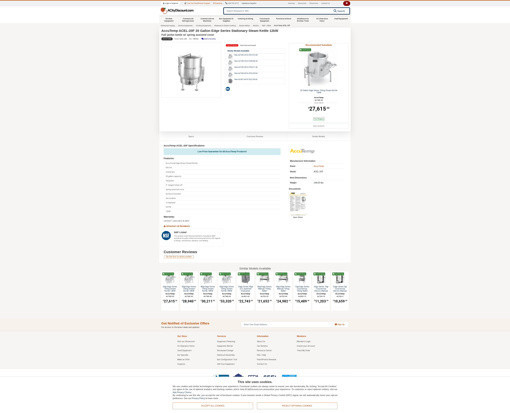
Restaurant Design (225, 350)
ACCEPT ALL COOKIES (212, 406)
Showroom (313, 3)
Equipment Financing (226, 341)
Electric (256, 26)
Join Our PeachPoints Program (198, 3)
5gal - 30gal (266, 25)
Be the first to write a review (179, 257)
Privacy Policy (198, 398)
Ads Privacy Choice (182, 392)
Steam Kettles (244, 26)
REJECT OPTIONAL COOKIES (297, 406)
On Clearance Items (322, 20)
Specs (191, 136)
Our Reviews (262, 346)
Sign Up (341, 324)
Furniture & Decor (283, 19)
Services (291, 3)
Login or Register (171, 3)
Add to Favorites (210, 39)
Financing (218, 3)
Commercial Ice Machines (207, 20)
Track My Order (303, 350)
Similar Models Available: (238, 51)
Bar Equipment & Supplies (226, 20)
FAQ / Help (261, 355)
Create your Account (306, 346)
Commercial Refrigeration (188, 20)
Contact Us (325, 3)
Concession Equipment (265, 20)
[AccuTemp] (302, 151)
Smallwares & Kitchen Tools (303, 20)
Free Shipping (319, 119)
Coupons (181, 364)
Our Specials (182, 355)
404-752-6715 (233, 3)
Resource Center (264, 350)
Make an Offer (183, 359)
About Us (261, 341)
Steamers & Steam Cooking (225, 26)
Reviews (255, 136)
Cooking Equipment (203, 26)
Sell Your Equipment (226, 364)
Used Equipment (341, 19)
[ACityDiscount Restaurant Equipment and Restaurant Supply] (177, 10)
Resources (302, 3)
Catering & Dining (245, 19)
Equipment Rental (225, 346)
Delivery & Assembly (226, 355)
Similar (318, 136)
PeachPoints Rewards (266, 359)
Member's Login (304, 341)
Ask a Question (318, 126)
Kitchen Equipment (169, 20)
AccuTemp (167, 39)
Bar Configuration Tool (227, 359)
